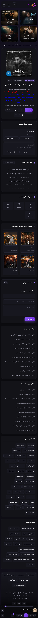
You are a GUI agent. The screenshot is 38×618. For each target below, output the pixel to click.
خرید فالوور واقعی (14, 534)
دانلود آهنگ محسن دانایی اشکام (25, 408)
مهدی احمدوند (18, 492)
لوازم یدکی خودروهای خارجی (26, 549)
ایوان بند (18, 507)
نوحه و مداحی (24, 580)
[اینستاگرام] (24, 603)
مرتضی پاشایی (16, 487)
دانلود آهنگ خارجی (19, 585)
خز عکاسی (8, 544)
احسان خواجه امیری (29, 450)
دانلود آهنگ (26, 89)
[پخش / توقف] (26, 615)
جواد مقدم (21, 471)
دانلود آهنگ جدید (28, 45)
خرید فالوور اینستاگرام (28, 529)
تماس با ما (21, 575)
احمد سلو (22, 461)
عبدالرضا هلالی (19, 476)
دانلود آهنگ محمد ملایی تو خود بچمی (24, 348)
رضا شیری (31, 461)
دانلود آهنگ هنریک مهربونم (27, 394)
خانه (36, 45)
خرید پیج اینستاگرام (28, 534)
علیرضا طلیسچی (20, 456)
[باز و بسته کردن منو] (4, 5)
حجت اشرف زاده (14, 502)
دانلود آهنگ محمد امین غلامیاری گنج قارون (23, 375)
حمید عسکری (20, 466)
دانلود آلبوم (13, 580)
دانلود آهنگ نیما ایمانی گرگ (27, 371)
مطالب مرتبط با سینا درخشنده (22, 226)
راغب (32, 502)
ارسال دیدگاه (30, 319)
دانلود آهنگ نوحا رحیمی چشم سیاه (25, 421)
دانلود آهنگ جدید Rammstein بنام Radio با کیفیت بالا (20, 362)
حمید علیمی (31, 497)
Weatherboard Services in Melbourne (24, 560)
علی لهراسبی (16, 450)
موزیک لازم (17, 544)
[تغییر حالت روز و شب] (14, 4)
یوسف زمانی (9, 507)
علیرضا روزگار (30, 476)
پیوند (11, 466)
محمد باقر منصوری (29, 487)
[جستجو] (9, 5)
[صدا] (2, 615)
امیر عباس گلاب (30, 482)
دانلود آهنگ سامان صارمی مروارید (25, 430)
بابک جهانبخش (30, 492)
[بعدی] (30, 615)
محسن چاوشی (20, 445)
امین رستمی (11, 497)
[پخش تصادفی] (18, 615)
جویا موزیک (7, 560)
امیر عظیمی (21, 497)
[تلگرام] (19, 603)
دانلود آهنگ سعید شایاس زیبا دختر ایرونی (23, 335)
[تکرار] (34, 615)
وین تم (13, 598)
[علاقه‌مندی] (2, 610)
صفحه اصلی (31, 575)
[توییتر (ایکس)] (14, 603)
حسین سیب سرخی (11, 461)
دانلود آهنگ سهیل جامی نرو (27, 412)
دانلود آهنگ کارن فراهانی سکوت (25, 417)
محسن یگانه (18, 482)
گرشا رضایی (31, 466)
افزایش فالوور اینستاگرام (27, 555)
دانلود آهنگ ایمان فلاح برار (27, 366)
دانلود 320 (10, 138)
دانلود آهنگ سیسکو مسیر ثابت (26, 403)
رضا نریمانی (31, 471)
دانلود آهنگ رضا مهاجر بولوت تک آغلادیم (23, 357)
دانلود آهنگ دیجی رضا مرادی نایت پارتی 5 (23, 344)
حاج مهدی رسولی (29, 507)
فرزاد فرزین (24, 502)
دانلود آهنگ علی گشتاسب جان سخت (24, 339)
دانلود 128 (10, 152)
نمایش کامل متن (8, 163)
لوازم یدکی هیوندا (12, 555)
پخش (27, 110)
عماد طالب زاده (30, 513)
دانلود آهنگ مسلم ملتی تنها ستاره (25, 353)
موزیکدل (31, 539)
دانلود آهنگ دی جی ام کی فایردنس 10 (24, 426)
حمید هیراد (11, 471)
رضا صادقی (31, 445)
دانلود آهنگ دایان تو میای (27, 390)
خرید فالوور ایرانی (13, 529)
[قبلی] (21, 615)
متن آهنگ (18, 115)
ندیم (9, 492)
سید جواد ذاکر (8, 456)
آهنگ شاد (9, 539)
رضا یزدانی (31, 456)
